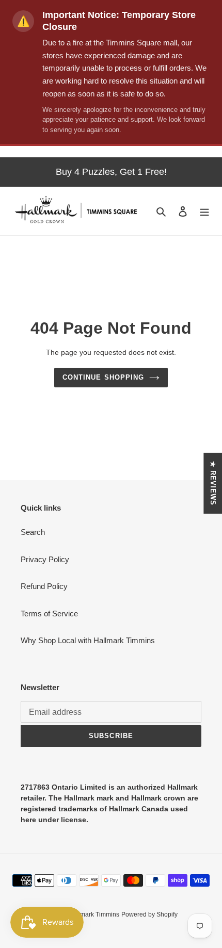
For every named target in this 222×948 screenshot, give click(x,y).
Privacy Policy (45, 559)
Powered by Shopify (149, 914)
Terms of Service (49, 613)
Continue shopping (103, 377)
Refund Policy (44, 586)
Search (33, 532)
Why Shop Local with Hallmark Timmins (88, 640)
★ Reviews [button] (213, 483)
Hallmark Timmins (94, 914)
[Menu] (204, 211)
